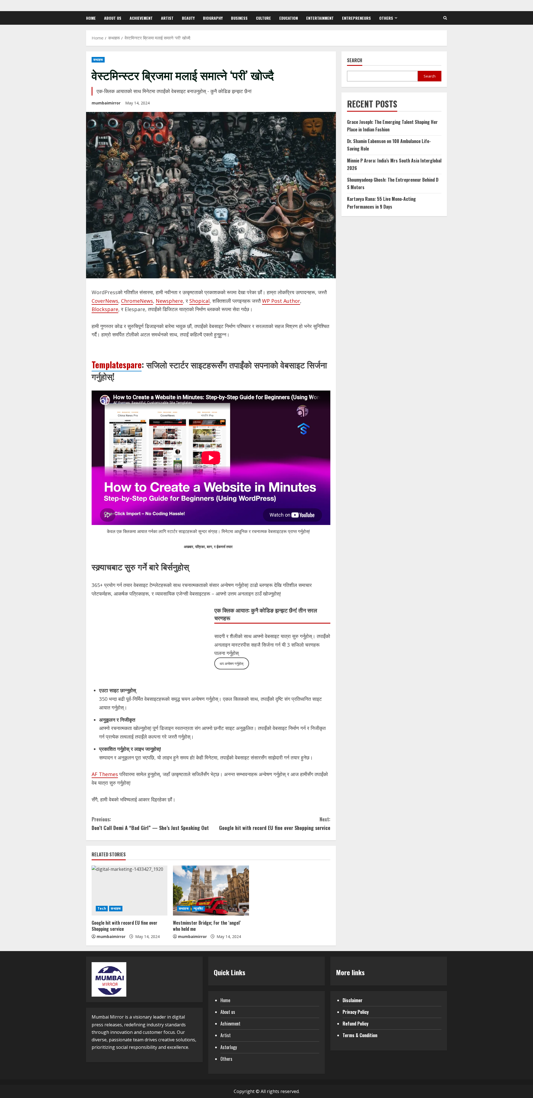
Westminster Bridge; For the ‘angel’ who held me (207, 925)
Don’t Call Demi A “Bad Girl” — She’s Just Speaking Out (150, 823)
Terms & (351, 1035)
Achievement (141, 18)
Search (354, 60)
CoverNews (105, 300)
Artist (167, 18)
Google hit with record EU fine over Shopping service (274, 823)
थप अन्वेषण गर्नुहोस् (231, 663)
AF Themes (105, 774)
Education (288, 18)
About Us (112, 18)
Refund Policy (355, 1023)
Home (91, 18)
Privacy (349, 1012)
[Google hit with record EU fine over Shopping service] (129, 891)
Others (386, 18)
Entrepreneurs (356, 18)
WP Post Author (281, 300)
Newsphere (169, 300)
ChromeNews (137, 300)
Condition (368, 1035)
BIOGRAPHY (213, 18)
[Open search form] (445, 17)
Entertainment (320, 18)
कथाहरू (98, 59)
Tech (101, 908)
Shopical (199, 300)
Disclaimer (353, 1000)
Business (239, 18)
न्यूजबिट (198, 908)
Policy (363, 1012)
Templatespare (117, 364)
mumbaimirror (106, 103)
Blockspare (105, 309)
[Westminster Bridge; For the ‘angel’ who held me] (211, 891)
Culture (263, 18)
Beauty (188, 18)
